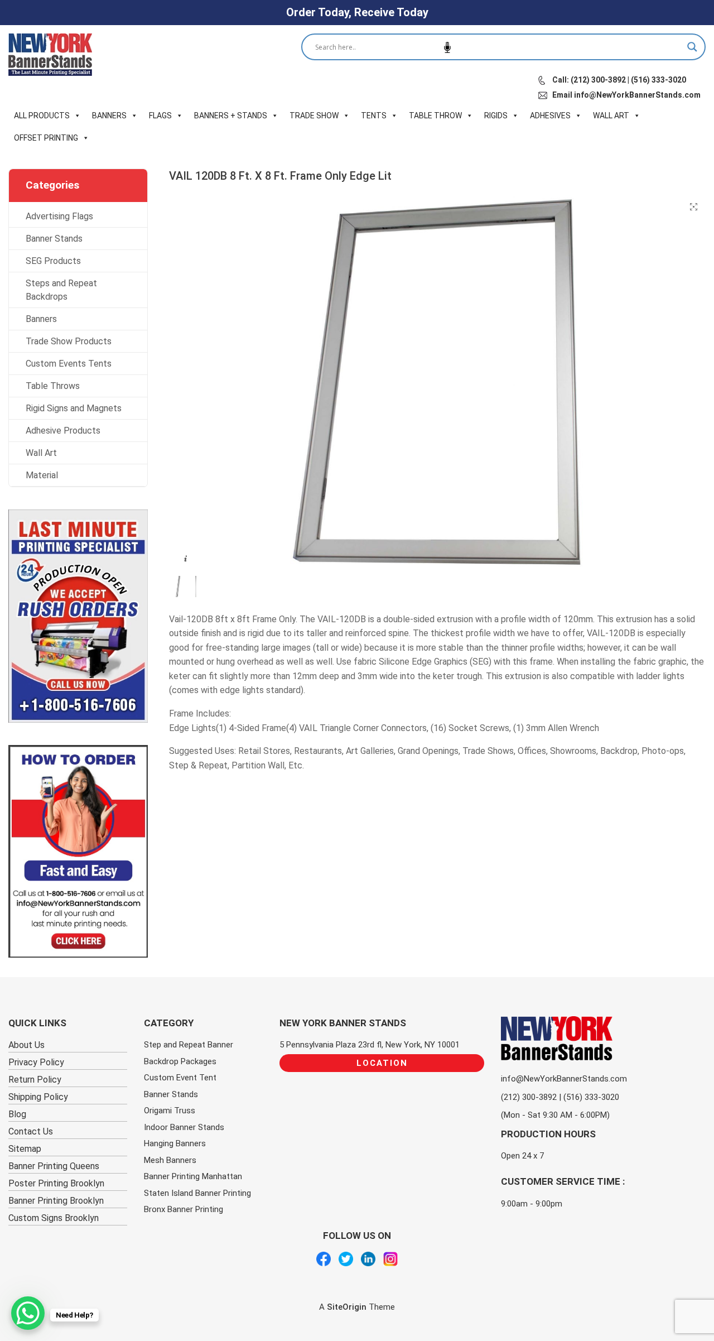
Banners (41, 319)
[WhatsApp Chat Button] (28, 1313)
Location (382, 1063)
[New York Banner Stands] (50, 54)
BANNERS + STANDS (230, 115)
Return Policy (34, 1079)
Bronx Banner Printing (183, 1209)
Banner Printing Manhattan (193, 1176)
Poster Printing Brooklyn (56, 1183)
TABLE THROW (435, 115)
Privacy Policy (36, 1062)
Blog (17, 1114)
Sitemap (24, 1148)
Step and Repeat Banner (188, 1045)
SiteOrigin (346, 1307)
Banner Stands (54, 238)
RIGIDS (496, 115)
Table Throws (53, 386)
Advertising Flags (59, 216)
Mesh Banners (170, 1160)
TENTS (374, 115)
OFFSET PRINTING (46, 137)
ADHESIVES (550, 115)
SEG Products (53, 261)
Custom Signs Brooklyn (53, 1218)
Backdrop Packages (180, 1061)
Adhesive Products (63, 430)
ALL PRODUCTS (42, 115)
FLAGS (160, 115)
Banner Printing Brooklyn (56, 1200)
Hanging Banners (175, 1143)
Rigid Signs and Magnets (74, 408)
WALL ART (611, 115)
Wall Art (41, 453)
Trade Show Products (69, 341)
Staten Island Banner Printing (197, 1193)
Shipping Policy (38, 1097)
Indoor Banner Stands (184, 1127)
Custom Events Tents (69, 363)
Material (42, 475)
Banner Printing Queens (53, 1166)
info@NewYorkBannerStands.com (564, 1079)
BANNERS (109, 115)
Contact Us (30, 1131)
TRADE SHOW (314, 115)
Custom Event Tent (180, 1078)
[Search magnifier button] (692, 47)
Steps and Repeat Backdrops (61, 290)
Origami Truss (169, 1111)
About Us (26, 1045)
